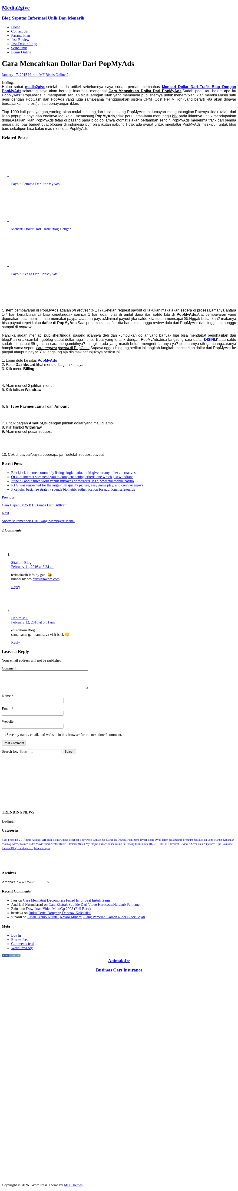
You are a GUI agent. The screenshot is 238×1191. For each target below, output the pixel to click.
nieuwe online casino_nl (112, 844)
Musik (81, 844)
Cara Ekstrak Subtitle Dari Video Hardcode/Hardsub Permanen (95, 904)
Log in (16, 935)
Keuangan (228, 839)
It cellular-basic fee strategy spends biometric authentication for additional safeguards (73, 489)
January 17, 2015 (14, 75)
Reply (15, 587)
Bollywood (86, 839)
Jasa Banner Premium (181, 839)
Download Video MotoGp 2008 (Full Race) (58, 909)
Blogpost (74, 839)
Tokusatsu (227, 844)
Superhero (209, 844)
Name (7, 696)
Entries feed (20, 940)
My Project (92, 844)
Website (7, 721)
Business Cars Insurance (119, 970)
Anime (27, 839)
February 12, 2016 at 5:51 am (33, 622)
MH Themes (73, 1185)
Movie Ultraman (68, 844)
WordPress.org (22, 948)
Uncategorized (25, 848)
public (145, 844)
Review (184, 844)
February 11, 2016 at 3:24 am (32, 567)
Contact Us (19, 31)
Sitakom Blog (21, 562)
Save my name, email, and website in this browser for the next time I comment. (64, 735)
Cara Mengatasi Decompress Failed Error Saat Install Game (66, 900)
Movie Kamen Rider (23, 844)
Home (15, 27)
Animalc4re (119, 960)
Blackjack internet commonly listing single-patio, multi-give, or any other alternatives (73, 473)
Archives (8, 882)
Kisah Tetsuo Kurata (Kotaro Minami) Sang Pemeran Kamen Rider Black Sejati (86, 917)
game (136, 839)
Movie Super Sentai (47, 844)
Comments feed (22, 944)
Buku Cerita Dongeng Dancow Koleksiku (60, 913)
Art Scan (47, 839)
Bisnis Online (21, 52)
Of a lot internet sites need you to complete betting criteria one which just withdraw (72, 477)
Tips (218, 844)
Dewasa (122, 839)
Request (174, 844)
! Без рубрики (10, 839)
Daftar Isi (111, 839)
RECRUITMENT (159, 844)
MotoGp (6, 844)
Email (6, 709)
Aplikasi (36, 839)
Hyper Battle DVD (150, 839)
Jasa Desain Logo (24, 44)
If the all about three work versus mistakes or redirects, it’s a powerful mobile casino (72, 481)
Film (129, 839)
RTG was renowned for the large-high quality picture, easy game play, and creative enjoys (77, 485)
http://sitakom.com (46, 579)
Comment (9, 668)
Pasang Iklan (20, 35)
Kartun (218, 839)
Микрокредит (42, 848)
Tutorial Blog (9, 848)
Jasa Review (20, 40)
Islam (165, 839)
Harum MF (36, 75)
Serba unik (19, 48)
